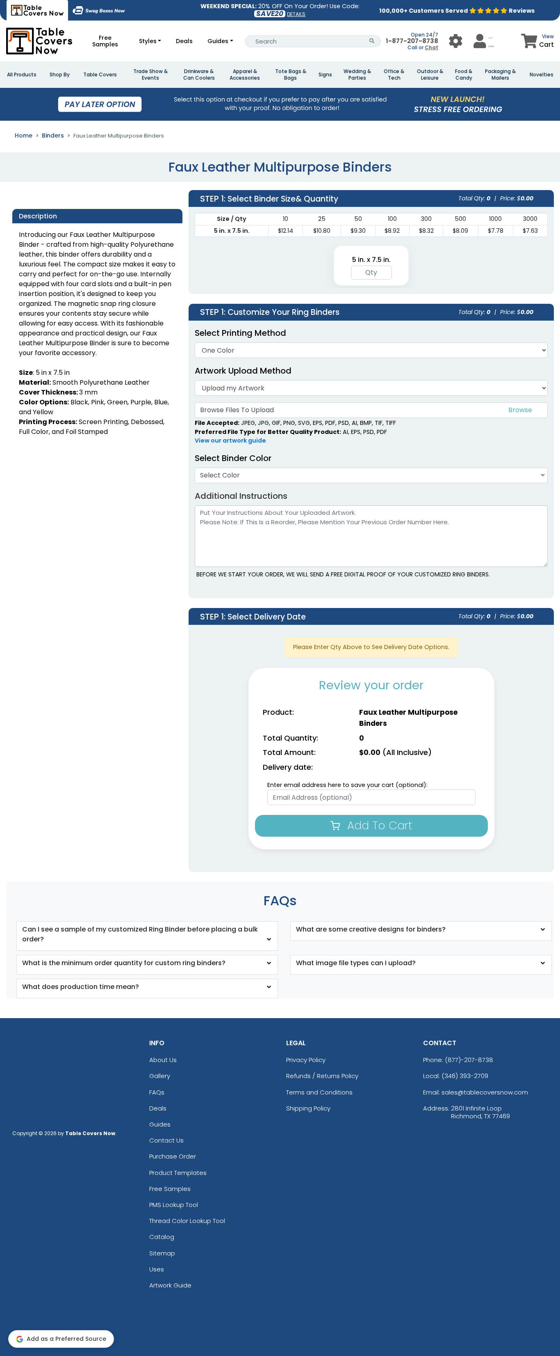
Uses (156, 1269)
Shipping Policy (308, 1108)
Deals (184, 41)
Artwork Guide (170, 1285)
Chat (431, 47)
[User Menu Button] (455, 40)
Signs (325, 74)
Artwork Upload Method (243, 370)
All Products (21, 74)
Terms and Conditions (319, 1092)
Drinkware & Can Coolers (199, 74)
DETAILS (296, 14)
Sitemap (162, 1253)
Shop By (60, 74)
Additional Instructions (241, 496)
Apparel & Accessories (245, 74)
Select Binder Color (233, 458)
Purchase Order (172, 1156)
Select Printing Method (240, 333)
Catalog (161, 1236)
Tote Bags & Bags (290, 74)
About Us (163, 1059)
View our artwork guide (230, 440)
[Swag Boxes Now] (99, 10)
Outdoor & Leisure (430, 74)
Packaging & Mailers (500, 74)
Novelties (541, 74)
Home (23, 135)
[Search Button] (372, 41)
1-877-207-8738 (412, 41)
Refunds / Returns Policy (322, 1075)
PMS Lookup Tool (173, 1204)
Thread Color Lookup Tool (187, 1220)
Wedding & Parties (357, 74)
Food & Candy (463, 74)
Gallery (159, 1075)
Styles (148, 41)
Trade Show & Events (150, 74)
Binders (53, 135)
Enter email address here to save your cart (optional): (347, 785)
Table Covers (100, 74)
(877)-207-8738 (469, 1059)
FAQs (156, 1092)
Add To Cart (378, 825)
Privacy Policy (306, 1059)
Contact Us (166, 1140)
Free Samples (105, 41)
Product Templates (178, 1172)
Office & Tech (394, 74)
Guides (217, 41)
